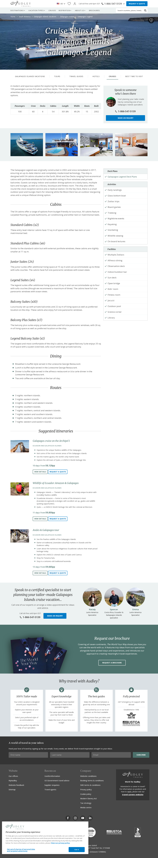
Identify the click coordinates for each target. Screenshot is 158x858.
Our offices (13, 776)
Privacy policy (86, 789)
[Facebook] (67, 818)
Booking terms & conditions (92, 780)
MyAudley (13, 780)
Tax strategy (85, 803)
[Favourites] (69, 3)
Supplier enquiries (51, 785)
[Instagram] (75, 818)
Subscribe (141, 755)
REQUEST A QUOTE (137, 3)
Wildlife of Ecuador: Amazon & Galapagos (56, 483)
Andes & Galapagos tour (46, 530)
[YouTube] (82, 818)
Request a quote (58, 472)
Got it (76, 849)
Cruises (52, 10)
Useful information (52, 776)
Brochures (94, 10)
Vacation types (36, 10)
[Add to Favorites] (151, 20)
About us (79, 10)
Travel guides (76, 76)
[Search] (145, 10)
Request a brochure (112, 662)
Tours (57, 76)
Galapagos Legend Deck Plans (122, 176)
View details (40, 472)
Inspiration (64, 10)
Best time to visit (134, 76)
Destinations (17, 10)
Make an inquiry (125, 118)
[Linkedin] (90, 818)
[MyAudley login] (74, 3)
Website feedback (16, 785)
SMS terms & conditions (90, 785)
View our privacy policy (60, 843)
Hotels (95, 76)
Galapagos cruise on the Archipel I (51, 440)
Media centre (85, 807)
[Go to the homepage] (20, 4)
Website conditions (88, 776)
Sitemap (12, 789)
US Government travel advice (56, 780)
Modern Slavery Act (88, 798)
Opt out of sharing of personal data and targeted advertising (21, 850)
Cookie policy (85, 794)
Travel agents (50, 789)
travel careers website (132, 794)
